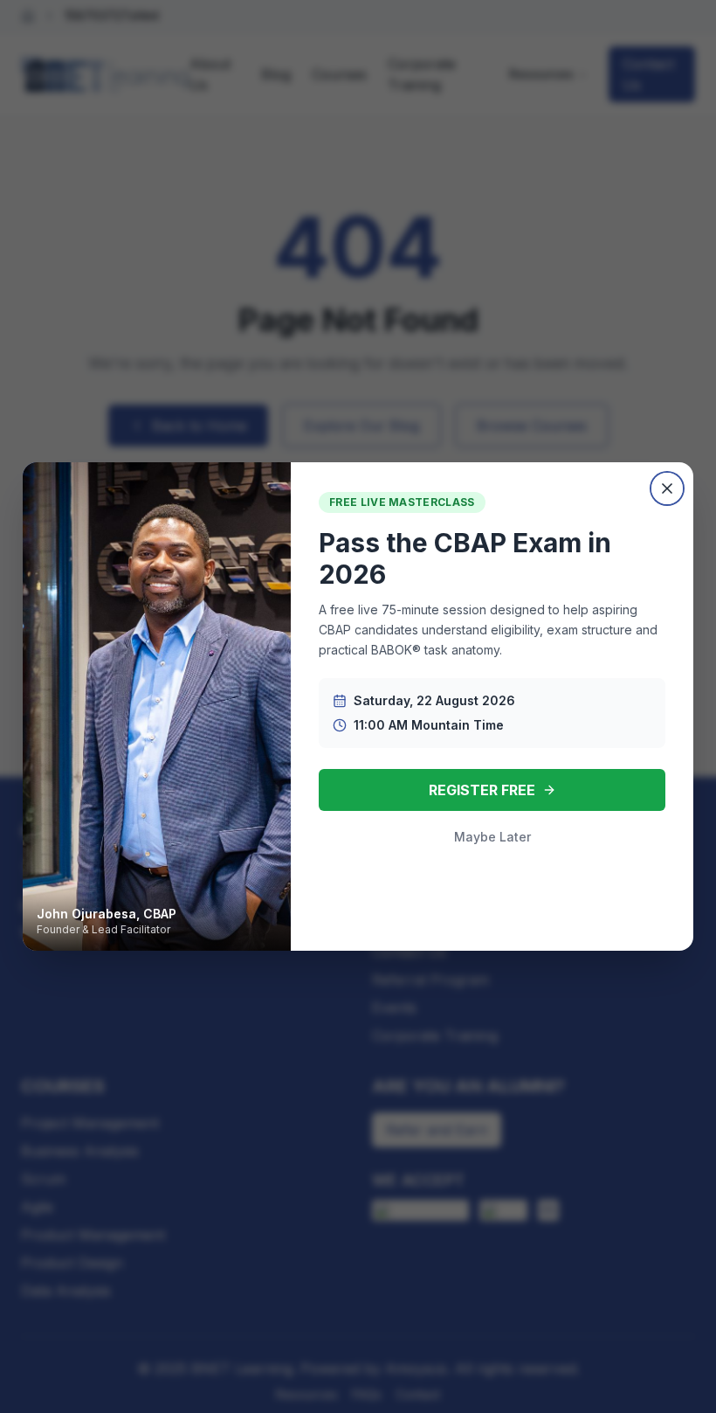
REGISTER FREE (482, 790)
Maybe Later (492, 836)
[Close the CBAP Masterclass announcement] (667, 488)
